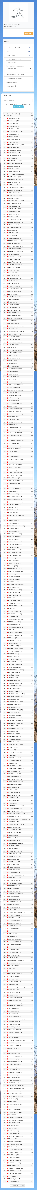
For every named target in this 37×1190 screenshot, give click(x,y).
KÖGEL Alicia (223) (13, 678)
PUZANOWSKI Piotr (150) (14, 438)
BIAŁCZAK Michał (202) (14, 275)
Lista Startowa (18, 48)
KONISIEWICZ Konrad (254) (15, 843)
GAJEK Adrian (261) (13, 424)
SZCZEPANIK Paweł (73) (14, 923)
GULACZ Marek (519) (13, 699)
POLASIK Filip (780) (13, 328)
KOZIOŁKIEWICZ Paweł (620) (15, 619)
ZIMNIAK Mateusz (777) (14, 656)
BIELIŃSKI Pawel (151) (14, 336)
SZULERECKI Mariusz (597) (15, 390)
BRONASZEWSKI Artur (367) (15, 355)
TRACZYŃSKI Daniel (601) (15, 161)
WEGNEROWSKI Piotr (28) (15, 1144)
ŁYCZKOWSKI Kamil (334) (15, 219)
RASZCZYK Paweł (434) (14, 774)
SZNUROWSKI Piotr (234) (15, 989)
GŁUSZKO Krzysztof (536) (15, 752)
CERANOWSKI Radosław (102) (16, 1107)
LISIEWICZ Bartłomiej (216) (15, 651)
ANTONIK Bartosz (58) (14, 885)
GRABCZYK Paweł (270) (14, 478)
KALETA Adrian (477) (13, 1101)
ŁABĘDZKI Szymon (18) (14, 688)
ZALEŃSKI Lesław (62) (14, 675)
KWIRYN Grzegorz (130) (14, 739)
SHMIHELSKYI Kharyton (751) (16, 179)
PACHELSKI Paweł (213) (14, 177)
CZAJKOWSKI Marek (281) (15, 760)
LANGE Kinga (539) (13, 797)
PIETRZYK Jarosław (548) (15, 382)
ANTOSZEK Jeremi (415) (14, 595)
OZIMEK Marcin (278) (13, 971)
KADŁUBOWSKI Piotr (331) (15, 496)
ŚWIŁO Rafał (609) (13, 302)
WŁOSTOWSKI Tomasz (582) (15, 1091)
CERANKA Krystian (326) (14, 1064)
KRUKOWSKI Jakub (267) (15, 568)
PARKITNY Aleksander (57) (15, 499)
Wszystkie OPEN (18, 106)
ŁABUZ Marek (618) (13, 984)
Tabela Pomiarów (15, 74)
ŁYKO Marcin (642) (13, 558)
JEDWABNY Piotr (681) (14, 153)
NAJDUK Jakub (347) (13, 1165)
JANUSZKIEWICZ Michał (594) (16, 515)
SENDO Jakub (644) (13, 494)
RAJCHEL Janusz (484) (14, 704)
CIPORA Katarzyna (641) (14, 707)
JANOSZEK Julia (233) (14, 1011)
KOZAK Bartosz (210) (13, 523)
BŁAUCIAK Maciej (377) (14, 155)
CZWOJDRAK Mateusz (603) (15, 744)
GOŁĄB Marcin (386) (13, 320)
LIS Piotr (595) (12, 630)
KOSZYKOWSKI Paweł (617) (15, 600)
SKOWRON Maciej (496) (14, 531)
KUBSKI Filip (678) (13, 1099)
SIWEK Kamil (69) (12, 363)
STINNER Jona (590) (13, 304)
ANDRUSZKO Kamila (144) (15, 979)
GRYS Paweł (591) (13, 638)
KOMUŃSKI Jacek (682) (14, 446)
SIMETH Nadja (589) (13, 379)
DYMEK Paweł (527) (13, 560)
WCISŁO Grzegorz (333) (14, 248)
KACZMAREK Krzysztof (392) (15, 1136)
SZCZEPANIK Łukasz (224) (15, 920)
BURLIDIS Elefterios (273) (15, 190)
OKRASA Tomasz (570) (14, 1075)
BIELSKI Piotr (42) (12, 406)
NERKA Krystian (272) (14, 603)
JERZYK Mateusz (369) (14, 387)
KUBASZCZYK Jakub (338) (15, 422)
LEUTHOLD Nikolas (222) (15, 1056)
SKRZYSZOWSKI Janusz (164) (16, 201)
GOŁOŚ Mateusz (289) (14, 1181)
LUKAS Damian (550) (13, 800)
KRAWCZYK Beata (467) (14, 448)
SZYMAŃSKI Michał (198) (14, 853)
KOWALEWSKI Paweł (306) (15, 454)
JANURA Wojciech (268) (14, 1163)
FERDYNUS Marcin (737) (14, 952)
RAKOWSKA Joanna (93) (14, 1016)
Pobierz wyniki (10, 86)
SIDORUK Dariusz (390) (14, 622)
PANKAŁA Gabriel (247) (14, 1048)
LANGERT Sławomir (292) (15, 318)
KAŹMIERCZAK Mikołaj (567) (15, 251)
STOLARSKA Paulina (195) (15, 925)
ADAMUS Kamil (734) (13, 582)
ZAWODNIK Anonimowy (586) (16, 296)
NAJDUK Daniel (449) (14, 755)
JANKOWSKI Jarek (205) (14, 504)
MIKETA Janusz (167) (13, 224)
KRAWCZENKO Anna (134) (15, 718)
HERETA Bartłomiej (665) (14, 758)
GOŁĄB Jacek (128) (13, 731)
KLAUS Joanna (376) (13, 1067)
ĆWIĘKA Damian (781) (14, 742)
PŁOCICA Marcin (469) (14, 1133)
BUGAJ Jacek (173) (13, 968)
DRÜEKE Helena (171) (14, 907)
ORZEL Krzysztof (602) (14, 126)
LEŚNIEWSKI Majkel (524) (15, 352)
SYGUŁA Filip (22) (13, 747)
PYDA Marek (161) (13, 1013)
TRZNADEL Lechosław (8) (15, 939)
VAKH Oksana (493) (13, 957)
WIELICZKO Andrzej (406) (15, 995)
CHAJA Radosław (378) (14, 211)
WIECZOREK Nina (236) (14, 208)
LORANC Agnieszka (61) (14, 1027)
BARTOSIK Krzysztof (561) (15, 552)
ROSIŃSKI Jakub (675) (14, 734)
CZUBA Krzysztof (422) (14, 955)
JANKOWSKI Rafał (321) (14, 891)
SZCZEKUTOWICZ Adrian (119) (16, 326)
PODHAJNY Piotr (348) (14, 579)
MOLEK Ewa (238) (13, 835)
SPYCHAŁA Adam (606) (14, 856)
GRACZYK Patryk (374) (14, 848)
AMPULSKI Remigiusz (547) (15, 459)
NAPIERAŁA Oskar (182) (14, 837)
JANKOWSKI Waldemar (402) (15, 571)
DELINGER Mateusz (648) (15, 1112)
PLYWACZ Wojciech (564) (15, 288)
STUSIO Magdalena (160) (15, 1179)
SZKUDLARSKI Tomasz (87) (15, 723)
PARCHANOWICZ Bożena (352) (16, 960)
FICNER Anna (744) (13, 123)
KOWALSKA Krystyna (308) (15, 1093)
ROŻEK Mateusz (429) (14, 862)
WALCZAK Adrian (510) (14, 283)
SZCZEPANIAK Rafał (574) (15, 403)
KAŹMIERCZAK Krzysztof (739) (16, 806)
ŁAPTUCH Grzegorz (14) (14, 488)
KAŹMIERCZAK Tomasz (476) (16, 1005)
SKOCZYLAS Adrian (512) (15, 1032)
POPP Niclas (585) (13, 235)
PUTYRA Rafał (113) (13, 654)
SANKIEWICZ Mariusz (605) (15, 502)
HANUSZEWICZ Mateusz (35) (16, 384)
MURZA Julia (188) (13, 790)
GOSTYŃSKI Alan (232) (14, 307)
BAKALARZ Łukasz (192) (14, 291)
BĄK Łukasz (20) (12, 347)
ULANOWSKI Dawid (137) (15, 408)
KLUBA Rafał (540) (13, 512)
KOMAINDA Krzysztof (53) (14, 715)
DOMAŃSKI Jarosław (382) (15, 544)
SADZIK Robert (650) (13, 121)
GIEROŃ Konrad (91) (13, 1037)
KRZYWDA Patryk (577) (14, 712)
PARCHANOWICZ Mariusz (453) (16, 768)
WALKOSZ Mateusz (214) (14, 358)
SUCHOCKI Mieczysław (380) (16, 584)
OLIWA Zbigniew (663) (14, 976)
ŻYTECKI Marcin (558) (14, 867)
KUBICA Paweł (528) (13, 280)
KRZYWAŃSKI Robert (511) (15, 776)
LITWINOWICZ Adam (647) (15, 411)
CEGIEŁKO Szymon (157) (14, 963)
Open (18, 51)
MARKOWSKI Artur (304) (14, 416)
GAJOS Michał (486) (13, 299)
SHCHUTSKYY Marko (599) (15, 246)
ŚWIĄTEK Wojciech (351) (14, 611)
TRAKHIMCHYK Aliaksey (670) (16, 145)
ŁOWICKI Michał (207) (14, 726)
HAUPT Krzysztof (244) (14, 243)
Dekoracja (28, 33)
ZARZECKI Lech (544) (14, 166)
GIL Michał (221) (12, 158)
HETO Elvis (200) (12, 451)
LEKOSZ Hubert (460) (13, 822)
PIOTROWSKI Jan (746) (14, 214)
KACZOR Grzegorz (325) (14, 667)
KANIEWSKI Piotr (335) (14, 672)
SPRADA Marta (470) (13, 1155)
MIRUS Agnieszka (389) (14, 1053)
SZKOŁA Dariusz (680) (14, 192)
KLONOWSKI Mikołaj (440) (15, 997)
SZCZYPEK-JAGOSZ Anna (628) (16, 1040)
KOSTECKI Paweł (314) (14, 1083)
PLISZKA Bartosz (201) (14, 936)
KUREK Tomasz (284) (13, 147)
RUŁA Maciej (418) (13, 574)
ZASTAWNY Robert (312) (14, 257)
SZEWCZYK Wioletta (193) (15, 1152)
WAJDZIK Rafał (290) (13, 1043)
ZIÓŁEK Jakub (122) (13, 1147)
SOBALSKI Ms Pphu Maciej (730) (16, 912)
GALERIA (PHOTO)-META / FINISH (13, 31)
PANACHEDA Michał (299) (15, 563)
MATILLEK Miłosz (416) (14, 360)
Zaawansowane (14, 78)
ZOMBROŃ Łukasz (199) (14, 1000)
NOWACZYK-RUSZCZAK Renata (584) (18, 813)
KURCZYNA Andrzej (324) (15, 163)
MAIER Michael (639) (13, 323)
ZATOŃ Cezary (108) (13, 169)
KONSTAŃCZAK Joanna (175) (16, 1085)
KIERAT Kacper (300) (13, 371)
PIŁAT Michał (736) (13, 273)
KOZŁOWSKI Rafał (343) (14, 917)
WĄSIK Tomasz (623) (13, 400)
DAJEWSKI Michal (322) (14, 1160)
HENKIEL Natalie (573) (14, 899)
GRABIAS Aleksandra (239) (15, 491)
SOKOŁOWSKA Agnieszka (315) (16, 987)
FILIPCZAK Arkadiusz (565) (15, 542)
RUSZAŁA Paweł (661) (14, 118)
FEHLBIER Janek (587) (14, 624)
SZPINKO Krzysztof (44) (14, 339)
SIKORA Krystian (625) (14, 864)
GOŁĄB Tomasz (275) (13, 931)
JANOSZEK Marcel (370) (14, 555)
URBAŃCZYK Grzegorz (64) (15, 1168)
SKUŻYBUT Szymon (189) (15, 534)
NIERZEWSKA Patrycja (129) (15, 1120)
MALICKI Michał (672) (13, 129)
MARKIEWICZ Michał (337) (15, 267)
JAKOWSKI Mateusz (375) (15, 766)
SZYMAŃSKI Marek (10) (14, 598)
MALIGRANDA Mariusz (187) (15, 475)
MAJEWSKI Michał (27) (14, 1123)
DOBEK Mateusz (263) (14, 947)
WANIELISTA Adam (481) (14, 1109)
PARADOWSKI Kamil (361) (15, 829)
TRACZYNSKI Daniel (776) (15, 973)
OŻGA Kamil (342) (12, 1139)
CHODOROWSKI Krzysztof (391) (16, 331)
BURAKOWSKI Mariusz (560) (15, 222)
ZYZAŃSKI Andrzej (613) (14, 592)
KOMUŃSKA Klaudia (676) (15, 1104)
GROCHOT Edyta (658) (14, 539)
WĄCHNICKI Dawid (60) (14, 832)
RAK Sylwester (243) (13, 803)
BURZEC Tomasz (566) (14, 486)
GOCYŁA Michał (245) (14, 510)
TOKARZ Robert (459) (14, 965)
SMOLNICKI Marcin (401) (14, 395)
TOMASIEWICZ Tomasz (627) (15, 241)
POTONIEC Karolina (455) (15, 614)
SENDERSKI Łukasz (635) (15, 659)
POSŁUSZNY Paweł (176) (15, 635)
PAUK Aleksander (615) (14, 1069)
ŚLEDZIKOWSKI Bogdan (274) (16, 1088)
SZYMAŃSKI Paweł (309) (14, 262)
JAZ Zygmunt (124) (13, 230)
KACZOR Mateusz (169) (14, 203)
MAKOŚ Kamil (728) (13, 142)
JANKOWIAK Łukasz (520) (15, 1003)
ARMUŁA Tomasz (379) (14, 840)
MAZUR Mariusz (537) (14, 286)
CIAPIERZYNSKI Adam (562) (15, 702)
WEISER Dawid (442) (13, 587)
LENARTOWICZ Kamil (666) (15, 414)
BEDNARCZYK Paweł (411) (15, 941)
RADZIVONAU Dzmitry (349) (15, 915)
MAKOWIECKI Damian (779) (15, 131)
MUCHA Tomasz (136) (14, 430)
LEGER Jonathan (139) (14, 795)
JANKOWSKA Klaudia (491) (15, 1171)
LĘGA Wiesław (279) (13, 949)
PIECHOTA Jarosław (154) (15, 435)
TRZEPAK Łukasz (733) (14, 182)
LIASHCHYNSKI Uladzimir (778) (16, 1019)
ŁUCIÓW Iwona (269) (13, 1125)
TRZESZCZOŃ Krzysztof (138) (16, 670)
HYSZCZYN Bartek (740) (14, 646)
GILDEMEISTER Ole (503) (15, 464)
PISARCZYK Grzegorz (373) (15, 627)
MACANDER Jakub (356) (14, 462)
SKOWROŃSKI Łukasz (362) (15, 893)
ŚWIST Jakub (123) (13, 137)
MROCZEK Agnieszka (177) (15, 901)
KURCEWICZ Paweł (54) (14, 536)
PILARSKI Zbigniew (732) (14, 334)
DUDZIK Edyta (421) (13, 1131)
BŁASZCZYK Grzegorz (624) (15, 195)
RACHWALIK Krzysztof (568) (15, 350)
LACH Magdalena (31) (14, 1128)
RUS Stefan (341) (12, 763)
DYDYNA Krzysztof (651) (14, 310)
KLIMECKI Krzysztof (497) (14, 992)
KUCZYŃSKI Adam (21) (14, 869)
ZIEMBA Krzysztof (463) (14, 392)
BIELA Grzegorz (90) (13, 443)
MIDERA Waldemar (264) (14, 1029)
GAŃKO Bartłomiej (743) (14, 171)
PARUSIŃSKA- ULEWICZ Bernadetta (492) (19, 819)
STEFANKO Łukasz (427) (14, 1080)
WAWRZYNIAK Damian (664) (15, 480)
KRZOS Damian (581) (13, 507)
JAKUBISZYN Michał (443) (15, 686)
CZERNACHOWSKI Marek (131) (16, 824)
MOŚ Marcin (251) (13, 1051)
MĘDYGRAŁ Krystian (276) (15, 264)
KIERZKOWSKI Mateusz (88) (15, 606)
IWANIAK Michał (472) (14, 872)
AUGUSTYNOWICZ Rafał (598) (16, 875)
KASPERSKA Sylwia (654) (15, 784)
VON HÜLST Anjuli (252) (14, 827)
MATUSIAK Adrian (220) (14, 315)
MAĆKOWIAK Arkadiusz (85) (15, 342)
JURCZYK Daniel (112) (14, 1035)
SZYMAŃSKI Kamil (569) (14, 427)
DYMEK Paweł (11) (13, 933)
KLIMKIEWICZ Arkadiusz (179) (16, 720)
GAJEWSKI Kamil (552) (14, 520)
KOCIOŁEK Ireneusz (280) (15, 590)
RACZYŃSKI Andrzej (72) (14, 878)
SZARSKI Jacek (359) (13, 547)
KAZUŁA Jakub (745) (13, 134)
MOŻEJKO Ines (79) (13, 233)
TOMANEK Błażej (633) (14, 680)
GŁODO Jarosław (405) (14, 771)
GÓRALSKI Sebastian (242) (15, 550)
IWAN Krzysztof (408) (13, 254)
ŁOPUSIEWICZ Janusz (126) (15, 728)
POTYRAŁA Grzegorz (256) (15, 1149)
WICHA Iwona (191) (13, 185)
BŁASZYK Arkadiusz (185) (15, 472)
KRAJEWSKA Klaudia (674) (15, 238)
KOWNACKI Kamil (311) (14, 528)
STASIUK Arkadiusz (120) (14, 928)
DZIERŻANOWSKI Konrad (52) (16, 187)
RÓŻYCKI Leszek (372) (14, 880)
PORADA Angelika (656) (14, 944)
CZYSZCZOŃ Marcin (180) (15, 312)
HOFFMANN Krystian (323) (15, 368)
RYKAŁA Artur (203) (13, 217)
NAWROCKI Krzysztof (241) (15, 470)
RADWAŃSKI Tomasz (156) (15, 662)
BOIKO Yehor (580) (13, 294)
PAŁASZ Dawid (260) (13, 888)
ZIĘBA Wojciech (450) (13, 419)
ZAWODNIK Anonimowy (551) (16, 1117)
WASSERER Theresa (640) (15, 736)
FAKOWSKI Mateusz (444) (15, 683)
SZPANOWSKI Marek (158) (15, 632)
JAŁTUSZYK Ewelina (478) (15, 1072)
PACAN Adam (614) (13, 616)
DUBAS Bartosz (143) (13, 859)
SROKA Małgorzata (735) (14, 816)
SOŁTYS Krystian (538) (14, 792)
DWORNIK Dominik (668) (14, 278)
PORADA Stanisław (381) (14, 227)
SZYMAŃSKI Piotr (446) (14, 483)
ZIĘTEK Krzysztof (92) (13, 456)
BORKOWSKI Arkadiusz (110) (15, 781)
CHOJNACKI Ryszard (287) (15, 1045)
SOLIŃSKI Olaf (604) (13, 198)
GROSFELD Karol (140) (14, 467)
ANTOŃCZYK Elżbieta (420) (15, 1115)
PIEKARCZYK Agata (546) (15, 664)
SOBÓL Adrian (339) (13, 845)
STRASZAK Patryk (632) (14, 150)
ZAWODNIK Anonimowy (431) (16, 811)
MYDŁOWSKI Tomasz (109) (15, 518)
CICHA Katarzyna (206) (14, 1008)
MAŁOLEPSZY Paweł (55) (15, 851)
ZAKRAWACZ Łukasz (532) (15, 640)
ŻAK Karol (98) (12, 750)
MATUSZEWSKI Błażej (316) (15, 710)
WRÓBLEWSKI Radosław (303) (16, 440)
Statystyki (11, 82)
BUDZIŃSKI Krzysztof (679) (15, 691)
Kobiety (18, 55)
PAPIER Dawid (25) (13, 374)
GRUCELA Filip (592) (13, 344)
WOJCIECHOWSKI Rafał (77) (15, 1173)
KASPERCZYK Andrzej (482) (15, 648)
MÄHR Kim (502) (12, 608)
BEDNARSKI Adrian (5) (14, 139)
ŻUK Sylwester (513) (13, 366)
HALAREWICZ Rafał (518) (15, 883)
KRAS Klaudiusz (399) (14, 1077)
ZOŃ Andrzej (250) (13, 566)
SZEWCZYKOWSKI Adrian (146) (16, 526)
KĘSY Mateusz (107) (13, 1176)
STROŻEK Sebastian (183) (15, 432)
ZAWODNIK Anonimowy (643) (16, 779)
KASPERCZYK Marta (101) (15, 1141)
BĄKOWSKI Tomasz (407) (14, 1021)
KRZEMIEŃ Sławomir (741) (15, 1061)
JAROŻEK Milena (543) (14, 909)
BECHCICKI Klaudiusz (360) (15, 696)
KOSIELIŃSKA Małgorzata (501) (16, 694)
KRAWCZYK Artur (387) (14, 206)
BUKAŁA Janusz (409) (14, 576)
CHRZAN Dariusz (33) (14, 1024)
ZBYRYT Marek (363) (13, 904)
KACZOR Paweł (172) (13, 270)
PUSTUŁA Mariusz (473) (14, 643)
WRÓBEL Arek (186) (13, 398)
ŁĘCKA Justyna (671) (13, 787)
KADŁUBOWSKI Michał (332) (15, 1096)
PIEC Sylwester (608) (13, 896)
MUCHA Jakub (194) (13, 376)
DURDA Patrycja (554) (14, 1157)
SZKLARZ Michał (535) (14, 259)
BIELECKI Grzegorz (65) (14, 981)
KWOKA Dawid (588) (13, 1059)
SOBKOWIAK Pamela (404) (15, 808)
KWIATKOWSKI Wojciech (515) (16, 174)
